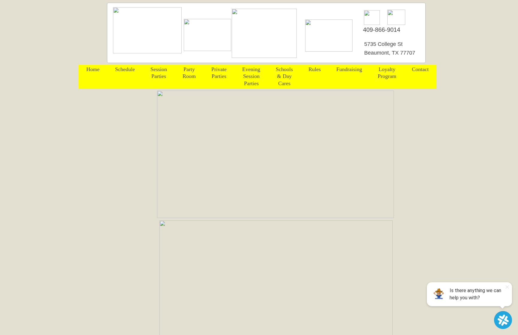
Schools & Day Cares (284, 76)
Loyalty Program (387, 72)
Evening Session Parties (251, 76)
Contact (420, 69)
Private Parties (219, 72)
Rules (314, 69)
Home (93, 69)
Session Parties (158, 72)
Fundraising (349, 69)
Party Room (189, 72)
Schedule (125, 69)
